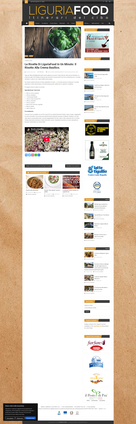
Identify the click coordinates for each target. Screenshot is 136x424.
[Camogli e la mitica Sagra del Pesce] (88, 97)
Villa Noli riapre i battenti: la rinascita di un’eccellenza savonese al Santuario (100, 206)
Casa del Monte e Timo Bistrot (101, 215)
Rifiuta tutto (20, 418)
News (31, 23)
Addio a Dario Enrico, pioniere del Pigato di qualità (39, 166)
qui (56, 82)
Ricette (79, 23)
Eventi (73, 23)
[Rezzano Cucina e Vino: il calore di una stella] (88, 235)
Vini (68, 23)
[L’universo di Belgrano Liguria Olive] (88, 254)
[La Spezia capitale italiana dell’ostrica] (88, 277)
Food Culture (53, 23)
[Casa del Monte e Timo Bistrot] (88, 216)
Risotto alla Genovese (32, 190)
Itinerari (37, 23)
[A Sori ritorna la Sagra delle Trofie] (88, 75)
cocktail (52, 71)
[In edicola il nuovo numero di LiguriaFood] (71, 182)
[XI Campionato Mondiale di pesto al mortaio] (88, 288)
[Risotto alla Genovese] (34, 182)
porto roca (73, 71)
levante (69, 71)
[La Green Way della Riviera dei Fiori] (88, 107)
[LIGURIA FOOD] (68, 12)
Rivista (86, 23)
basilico (49, 71)
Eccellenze (45, 23)
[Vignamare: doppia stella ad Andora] (88, 225)
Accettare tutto (30, 418)
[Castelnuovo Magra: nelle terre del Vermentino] (88, 86)
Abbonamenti (95, 23)
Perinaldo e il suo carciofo (72, 166)
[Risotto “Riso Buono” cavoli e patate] (52, 182)
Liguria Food (38, 192)
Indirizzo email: (88, 305)
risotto (77, 71)
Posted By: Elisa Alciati (30, 71)
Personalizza (10, 418)
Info (102, 23)
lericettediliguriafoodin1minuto (61, 71)
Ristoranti (62, 23)
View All (107, 69)
